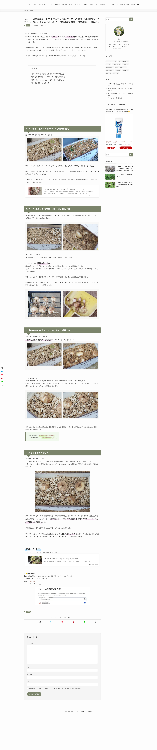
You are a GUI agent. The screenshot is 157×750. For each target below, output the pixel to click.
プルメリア (116, 64)
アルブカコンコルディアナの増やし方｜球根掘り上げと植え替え (65, 189)
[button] (29, 621)
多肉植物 (109, 67)
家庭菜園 (109, 70)
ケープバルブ (123, 61)
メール (29, 674)
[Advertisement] (62, 105)
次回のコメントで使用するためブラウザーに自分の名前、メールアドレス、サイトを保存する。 (56, 688)
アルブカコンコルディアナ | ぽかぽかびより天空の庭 (61, 559)
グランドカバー (111, 61)
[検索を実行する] (131, 19)
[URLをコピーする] (95, 621)
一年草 (125, 64)
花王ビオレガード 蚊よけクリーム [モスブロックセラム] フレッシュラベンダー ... (119, 141)
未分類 (28, 25)
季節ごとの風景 (120, 67)
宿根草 (118, 70)
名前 (29, 667)
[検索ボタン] (138, 4)
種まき (115, 73)
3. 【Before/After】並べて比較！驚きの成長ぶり (48, 80)
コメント (30, 643)
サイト (29, 681)
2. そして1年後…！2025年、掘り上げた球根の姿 (49, 77)
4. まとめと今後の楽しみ (41, 83)
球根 (108, 73)
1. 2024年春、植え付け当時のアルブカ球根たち (48, 74)
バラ (108, 64)
